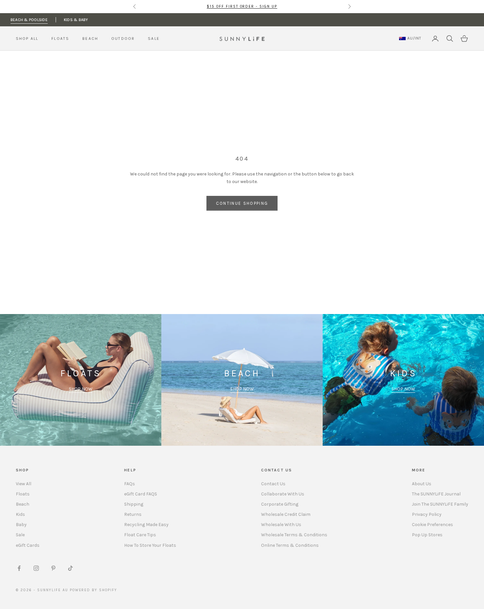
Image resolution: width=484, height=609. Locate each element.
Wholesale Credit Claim (285, 514)
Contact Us (273, 484)
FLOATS (60, 38)
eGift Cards (28, 545)
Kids (20, 514)
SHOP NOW (81, 389)
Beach (22, 504)
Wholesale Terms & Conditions (294, 535)
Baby (21, 524)
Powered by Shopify (94, 590)
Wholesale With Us (281, 524)
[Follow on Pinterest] (53, 568)
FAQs (129, 484)
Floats (23, 494)
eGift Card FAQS (140, 494)
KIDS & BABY (76, 19)
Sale (20, 535)
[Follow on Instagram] (36, 568)
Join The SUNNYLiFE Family (440, 504)
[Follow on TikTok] (70, 568)
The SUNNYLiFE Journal (436, 494)
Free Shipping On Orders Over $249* (242, 7)
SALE (154, 38)
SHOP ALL (27, 38)
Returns (133, 514)
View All (23, 484)
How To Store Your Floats (150, 545)
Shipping (133, 504)
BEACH (90, 38)
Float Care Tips (140, 535)
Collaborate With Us (282, 494)
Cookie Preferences (432, 524)
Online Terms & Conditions (290, 545)
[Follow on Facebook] (19, 568)
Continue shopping (242, 203)
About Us (421, 484)
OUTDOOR (123, 38)
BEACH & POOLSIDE (29, 19)
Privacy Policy (427, 514)
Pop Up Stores (427, 535)
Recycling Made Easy (146, 524)
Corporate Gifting (279, 504)
